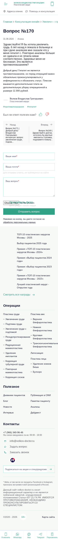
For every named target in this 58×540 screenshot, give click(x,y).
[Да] (40, 114)
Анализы (35, 406)
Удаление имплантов (11, 354)
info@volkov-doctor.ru (22, 441)
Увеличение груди (14, 319)
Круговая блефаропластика (42, 337)
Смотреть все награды (16, 294)
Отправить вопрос (29, 211)
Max (29, 537)
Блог (5, 401)
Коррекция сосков (14, 377)
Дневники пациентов (14, 395)
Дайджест (36, 412)
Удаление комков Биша (42, 365)
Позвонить (5, 537)
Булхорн (37, 372)
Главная (7, 21)
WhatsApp (17, 537)
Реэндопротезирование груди (16, 338)
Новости (7, 406)
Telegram (40, 537)
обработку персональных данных (19, 222)
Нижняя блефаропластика (42, 329)
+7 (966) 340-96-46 (13, 432)
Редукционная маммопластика (13, 346)
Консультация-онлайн (27, 21)
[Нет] (47, 114)
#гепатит (31, 106)
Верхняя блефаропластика (42, 321)
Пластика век (37, 314)
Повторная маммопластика (13, 371)
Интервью (8, 412)
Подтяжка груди (13, 324)
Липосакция (37, 353)
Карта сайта (48, 517)
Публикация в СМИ (41, 395)
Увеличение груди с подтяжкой (15, 330)
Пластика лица (38, 358)
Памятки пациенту (40, 401)
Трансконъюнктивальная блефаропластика (44, 345)
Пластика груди (11, 314)
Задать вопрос (18, 446)
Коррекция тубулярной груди (14, 363)
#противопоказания (13, 106)
